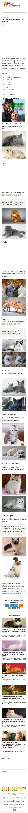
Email (3, 766)
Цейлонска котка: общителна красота (12, 676)
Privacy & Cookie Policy (16, 807)
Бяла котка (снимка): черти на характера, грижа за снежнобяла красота (13, 721)
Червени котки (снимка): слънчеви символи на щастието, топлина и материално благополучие (13, 745)
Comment (4, 771)
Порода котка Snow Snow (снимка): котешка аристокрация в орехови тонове (14, 631)
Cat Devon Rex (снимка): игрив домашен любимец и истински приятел (13, 654)
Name (3, 761)
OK (14, 809)
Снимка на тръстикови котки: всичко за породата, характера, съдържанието (13, 698)
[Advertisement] (14, 44)
